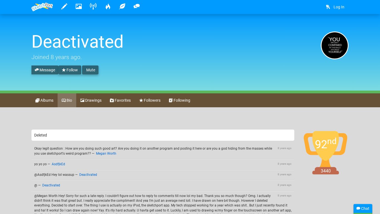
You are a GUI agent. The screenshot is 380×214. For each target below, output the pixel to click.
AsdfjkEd (58, 164)
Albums (46, 100)
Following (181, 100)
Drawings (93, 100)
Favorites (122, 100)
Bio (69, 100)
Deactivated (88, 175)
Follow (72, 70)
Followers (152, 100)
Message (47, 70)
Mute (90, 70)
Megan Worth (106, 153)
